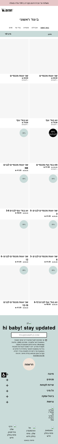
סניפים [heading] (50, 379)
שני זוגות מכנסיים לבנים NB (15, 166)
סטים (10, 27)
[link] (39, 10)
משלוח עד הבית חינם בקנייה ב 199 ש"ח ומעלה (29, 3)
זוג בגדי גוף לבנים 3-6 (17, 210)
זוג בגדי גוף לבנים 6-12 (45, 302)
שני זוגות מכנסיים (48, 75)
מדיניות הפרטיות (38, 355)
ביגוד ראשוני (44, 28)
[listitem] (43, 61)
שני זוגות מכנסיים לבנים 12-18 (15, 303)
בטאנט (26, 440)
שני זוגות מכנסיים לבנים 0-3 (43, 212)
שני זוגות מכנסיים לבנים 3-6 (43, 258)
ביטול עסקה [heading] (48, 396)
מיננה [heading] (51, 374)
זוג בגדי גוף (51, 120)
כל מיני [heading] (50, 390)
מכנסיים (26, 27)
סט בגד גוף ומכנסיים (46, 164)
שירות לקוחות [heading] (47, 385)
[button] (43, 10)
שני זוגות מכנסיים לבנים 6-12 (14, 258)
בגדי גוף (18, 27)
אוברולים (35, 27)
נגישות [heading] (50, 401)
